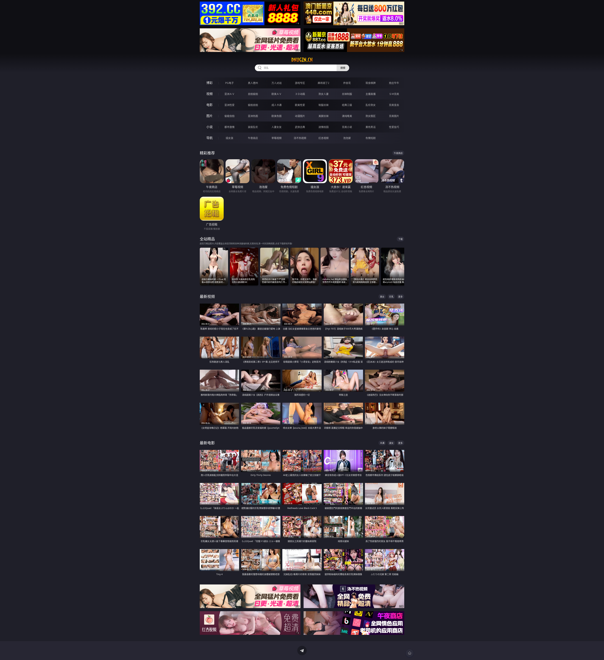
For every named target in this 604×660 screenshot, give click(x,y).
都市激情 (229, 127)
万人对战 (276, 83)
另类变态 (394, 105)
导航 (209, 138)
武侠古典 (300, 127)
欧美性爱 (300, 105)
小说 (209, 127)
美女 (382, 296)
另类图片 (394, 116)
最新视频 (207, 296)
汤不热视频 (300, 138)
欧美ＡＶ (276, 94)
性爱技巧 (394, 127)
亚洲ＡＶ (229, 94)
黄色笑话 (371, 127)
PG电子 (229, 83)
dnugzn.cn (302, 60)
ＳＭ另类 (394, 94)
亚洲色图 (253, 116)
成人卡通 (276, 105)
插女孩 (229, 138)
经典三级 (347, 105)
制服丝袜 (324, 105)
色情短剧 (371, 138)
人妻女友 (276, 127)
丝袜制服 (347, 94)
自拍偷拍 (253, 94)
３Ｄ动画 (300, 94)
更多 (400, 296)
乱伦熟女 (371, 105)
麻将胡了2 (323, 83)
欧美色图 (276, 116)
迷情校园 (324, 127)
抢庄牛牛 (394, 83)
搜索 (342, 68)
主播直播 (371, 94)
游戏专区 (300, 83)
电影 (209, 105)
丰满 (382, 442)
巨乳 (391, 296)
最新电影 (207, 442)
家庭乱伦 (253, 127)
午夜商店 (253, 138)
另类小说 (347, 127)
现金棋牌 (371, 83)
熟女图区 (371, 116)
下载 (400, 238)
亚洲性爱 (229, 105)
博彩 (209, 83)
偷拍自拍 (253, 105)
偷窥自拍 (229, 116)
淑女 (391, 442)
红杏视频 (324, 138)
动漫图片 (300, 116)
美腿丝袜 (324, 116)
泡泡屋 (347, 138)
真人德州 (253, 83)
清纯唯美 (347, 116)
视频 (209, 94)
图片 (209, 116)
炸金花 (347, 83)
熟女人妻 (324, 94)
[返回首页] (409, 653)
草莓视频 (276, 138)
